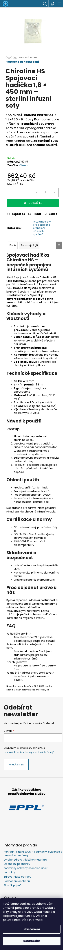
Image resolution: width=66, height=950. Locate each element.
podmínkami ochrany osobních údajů (29, 752)
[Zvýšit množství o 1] (54, 192)
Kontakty (9, 872)
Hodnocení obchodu (17, 881)
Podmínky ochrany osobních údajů (26, 868)
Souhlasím (31, 941)
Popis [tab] (13, 245)
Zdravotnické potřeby (17, 877)
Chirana (24, 165)
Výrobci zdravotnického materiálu (25, 859)
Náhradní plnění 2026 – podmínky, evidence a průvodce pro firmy (33, 853)
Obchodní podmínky (17, 864)
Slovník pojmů (12, 885)
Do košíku (35, 203)
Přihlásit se (16, 764)
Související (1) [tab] (29, 245)
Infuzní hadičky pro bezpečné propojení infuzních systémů (42, 228)
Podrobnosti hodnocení (22, 62)
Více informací (32, 920)
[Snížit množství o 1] (36, 192)
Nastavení (31, 929)
